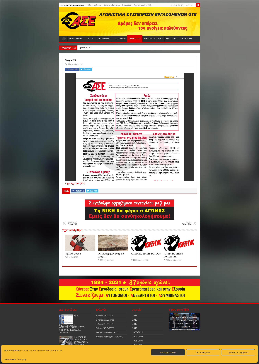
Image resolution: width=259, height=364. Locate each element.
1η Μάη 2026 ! (85, 48)
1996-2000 (137, 340)
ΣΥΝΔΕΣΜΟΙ (171, 39)
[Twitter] (176, 5)
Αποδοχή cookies (168, 352)
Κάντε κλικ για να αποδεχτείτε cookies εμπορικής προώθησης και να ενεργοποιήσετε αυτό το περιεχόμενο (184, 321)
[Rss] (171, 5)
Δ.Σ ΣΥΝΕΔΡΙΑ (103, 39)
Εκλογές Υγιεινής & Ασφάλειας (109, 336)
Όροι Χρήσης (22, 359)
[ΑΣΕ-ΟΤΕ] (129, 21)
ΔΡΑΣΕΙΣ (89, 39)
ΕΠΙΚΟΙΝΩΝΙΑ (186, 39)
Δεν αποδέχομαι (203, 352)
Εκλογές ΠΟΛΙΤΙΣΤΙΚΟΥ (107, 332)
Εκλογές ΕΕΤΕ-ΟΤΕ (105, 324)
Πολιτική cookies (10, 359)
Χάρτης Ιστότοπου (94, 5)
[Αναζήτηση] (198, 5)
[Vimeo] (182, 5)
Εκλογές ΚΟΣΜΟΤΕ (105, 328)
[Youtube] (179, 5)
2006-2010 (137, 332)
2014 (134, 315)
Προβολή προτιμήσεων (238, 352)
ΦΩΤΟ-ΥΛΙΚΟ (149, 39)
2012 (134, 324)
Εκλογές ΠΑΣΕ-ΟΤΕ (105, 320)
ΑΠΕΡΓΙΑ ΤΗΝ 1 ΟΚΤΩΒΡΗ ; (173, 255)
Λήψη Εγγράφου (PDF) (75, 183)
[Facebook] (174, 5)
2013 (134, 320)
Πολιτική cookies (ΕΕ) (142, 5)
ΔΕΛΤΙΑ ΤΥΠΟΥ (119, 39)
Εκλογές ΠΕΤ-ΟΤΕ (104, 315)
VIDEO (160, 39)
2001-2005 (137, 336)
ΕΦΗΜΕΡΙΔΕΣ (134, 39)
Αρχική (63, 38)
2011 (134, 328)
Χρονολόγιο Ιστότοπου (112, 5)
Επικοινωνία (126, 5)
